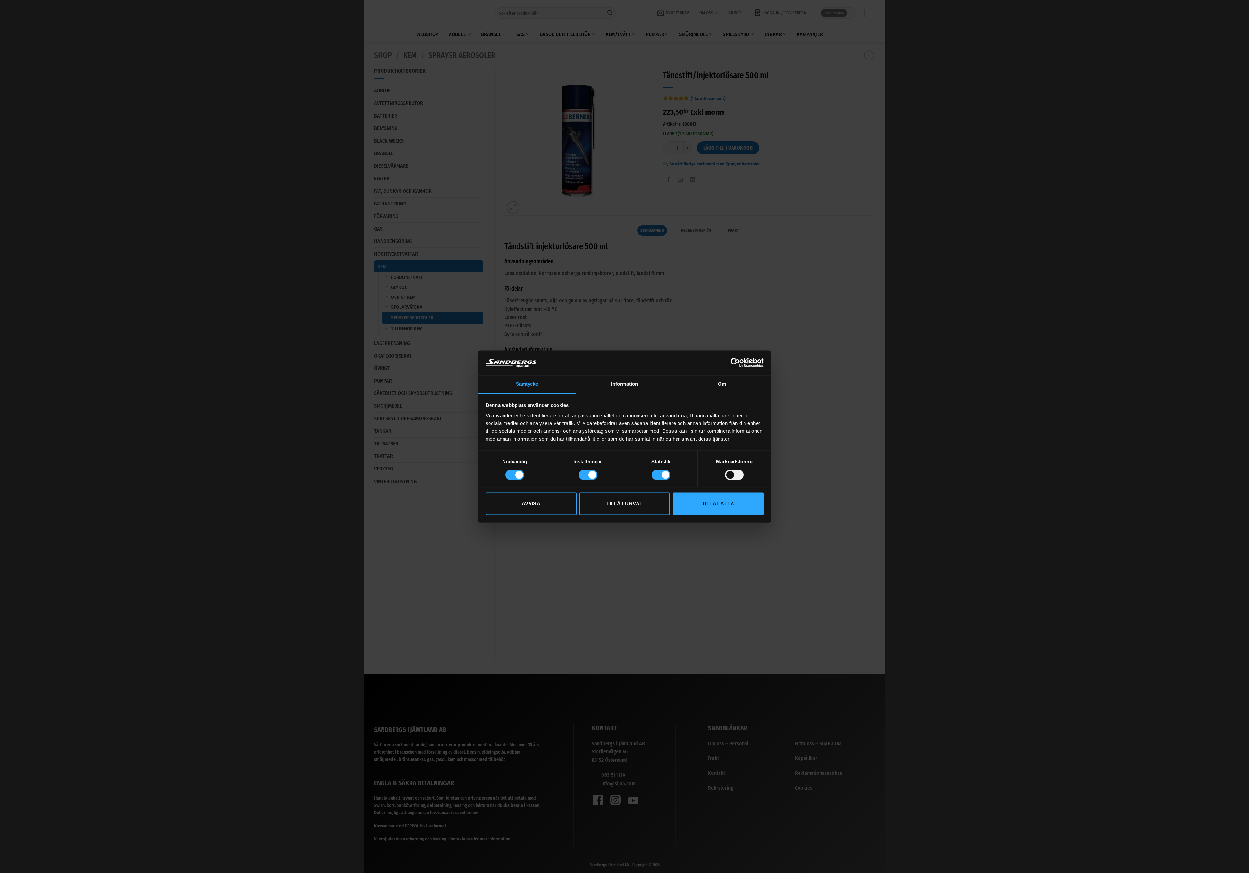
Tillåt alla (718, 504)
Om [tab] (722, 384)
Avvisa (531, 504)
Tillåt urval (624, 504)
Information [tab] (624, 384)
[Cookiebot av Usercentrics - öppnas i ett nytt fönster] (735, 362)
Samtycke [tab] (527, 384)
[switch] (588, 475)
